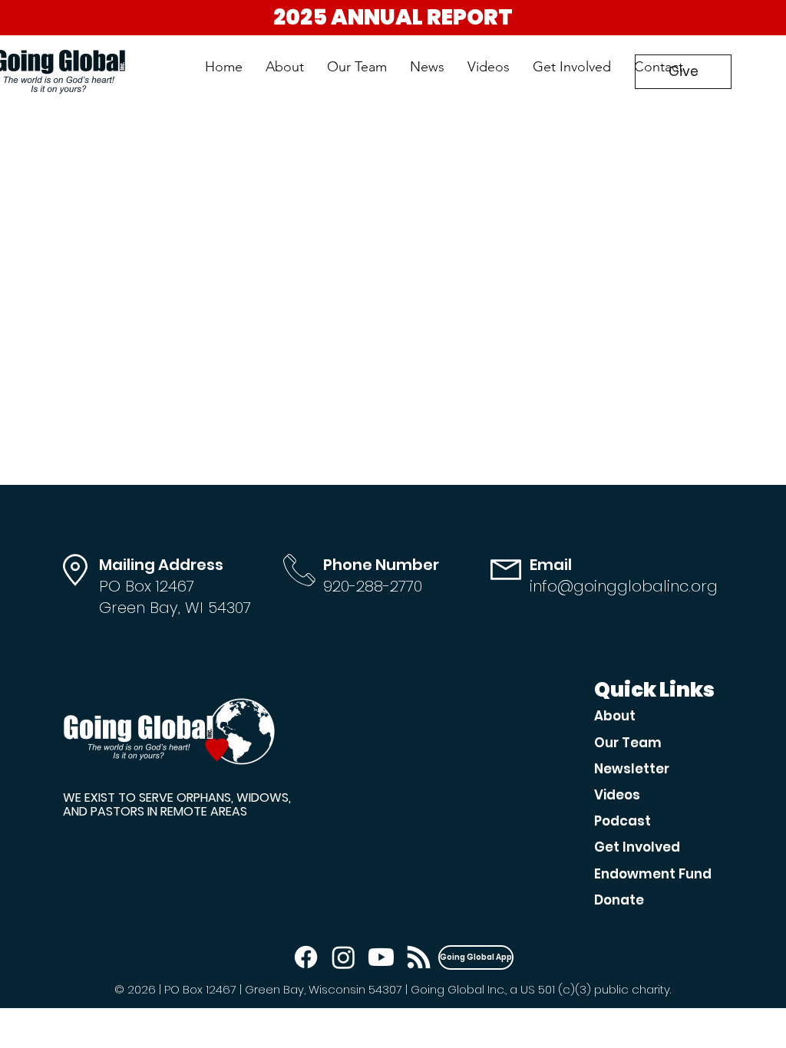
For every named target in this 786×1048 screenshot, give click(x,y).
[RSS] (419, 957)
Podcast (622, 821)
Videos (617, 795)
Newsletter (631, 769)
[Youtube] (381, 957)
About (615, 716)
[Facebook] (306, 957)
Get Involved (637, 847)
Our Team (628, 742)
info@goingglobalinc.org (624, 586)
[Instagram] (343, 957)
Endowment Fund (653, 874)
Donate (619, 900)
